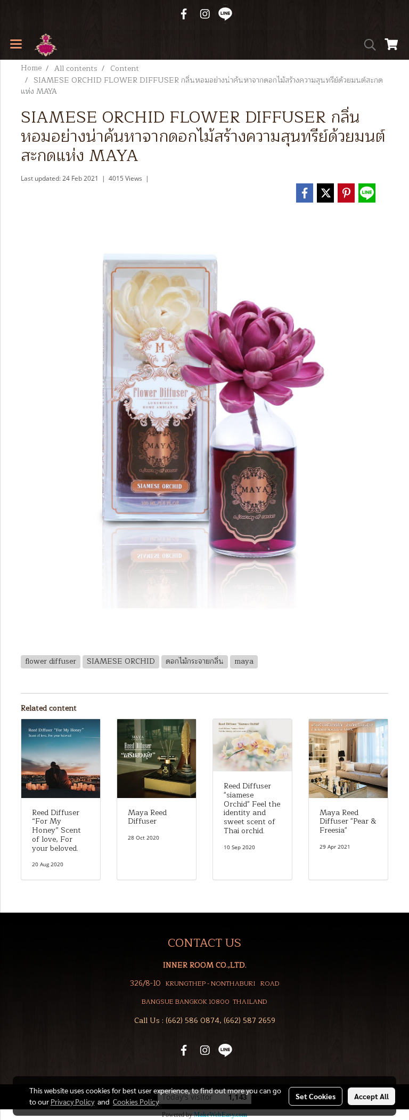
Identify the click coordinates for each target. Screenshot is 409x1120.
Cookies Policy (136, 1101)
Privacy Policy (72, 1101)
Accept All (371, 1096)
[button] (366, 45)
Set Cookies (316, 1096)
